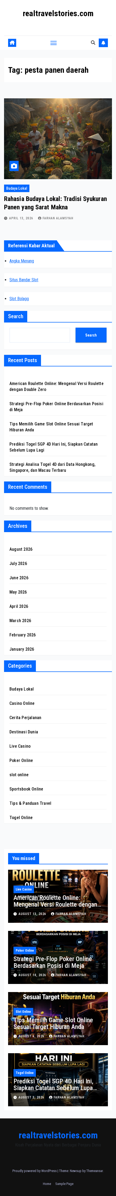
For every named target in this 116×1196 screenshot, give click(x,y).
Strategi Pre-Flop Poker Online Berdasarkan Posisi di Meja (52, 962)
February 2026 (22, 634)
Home (47, 1184)
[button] (93, 42)
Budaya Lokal (16, 188)
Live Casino (19, 746)
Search (15, 316)
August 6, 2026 (32, 1036)
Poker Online (21, 760)
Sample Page (64, 1184)
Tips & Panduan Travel (30, 803)
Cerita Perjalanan (25, 717)
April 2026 (18, 606)
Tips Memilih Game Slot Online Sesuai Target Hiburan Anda (53, 1023)
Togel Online (21, 817)
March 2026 (20, 620)
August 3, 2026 (32, 1097)
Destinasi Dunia (23, 731)
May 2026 (18, 592)
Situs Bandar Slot (23, 279)
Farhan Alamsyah (58, 218)
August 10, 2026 (33, 975)
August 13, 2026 (33, 914)
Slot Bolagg (19, 298)
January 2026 (21, 649)
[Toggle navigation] (54, 43)
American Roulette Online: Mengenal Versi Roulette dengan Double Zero (55, 904)
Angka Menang (21, 261)
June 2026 (18, 577)
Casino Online (22, 703)
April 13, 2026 (21, 218)
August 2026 (20, 549)
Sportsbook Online (26, 789)
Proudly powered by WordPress (34, 1171)
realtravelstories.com (58, 13)
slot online (19, 774)
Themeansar (94, 1171)
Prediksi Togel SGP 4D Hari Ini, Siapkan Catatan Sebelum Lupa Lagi (53, 1087)
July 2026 (18, 563)
